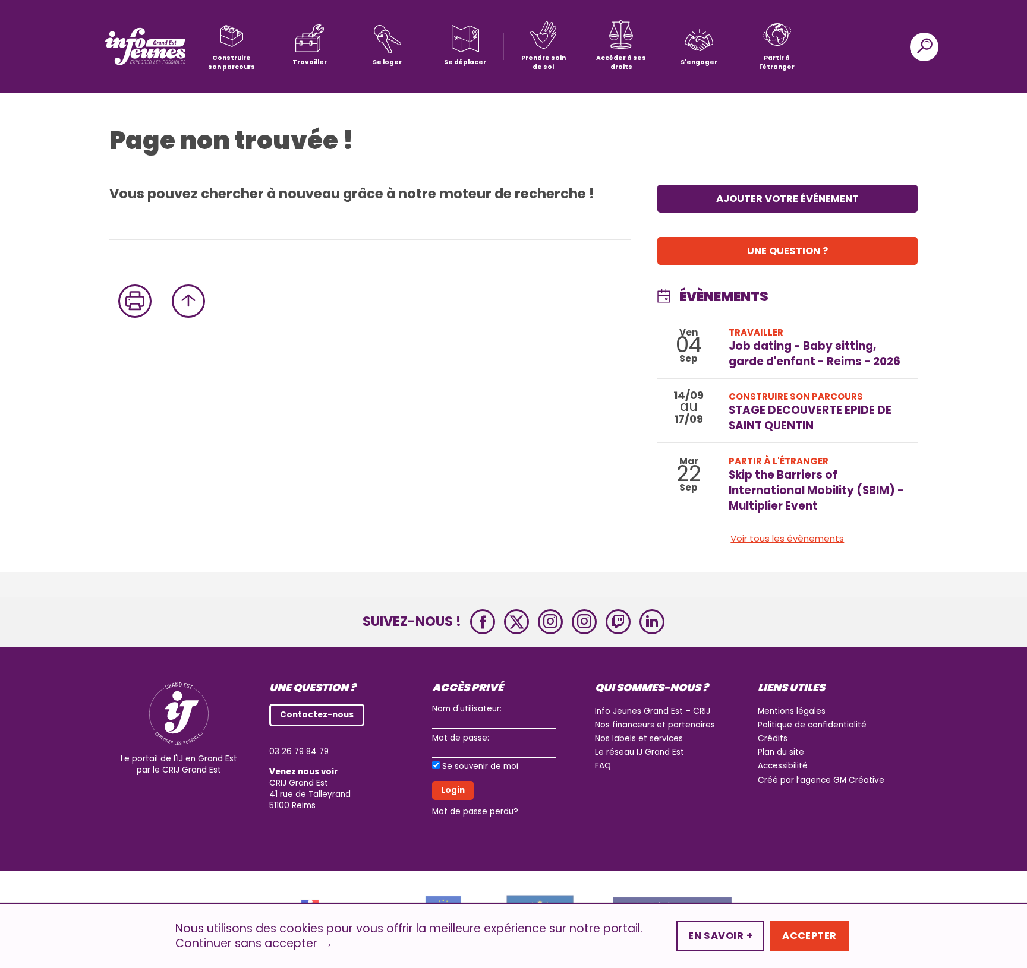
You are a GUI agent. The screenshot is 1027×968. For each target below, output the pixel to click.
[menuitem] (231, 46)
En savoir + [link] (720, 935)
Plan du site (781, 752)
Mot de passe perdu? (475, 811)
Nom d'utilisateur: (467, 708)
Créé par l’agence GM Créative (821, 780)
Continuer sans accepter (254, 943)
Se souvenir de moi (480, 766)
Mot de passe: (460, 738)
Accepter (809, 935)
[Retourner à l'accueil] (145, 46)
